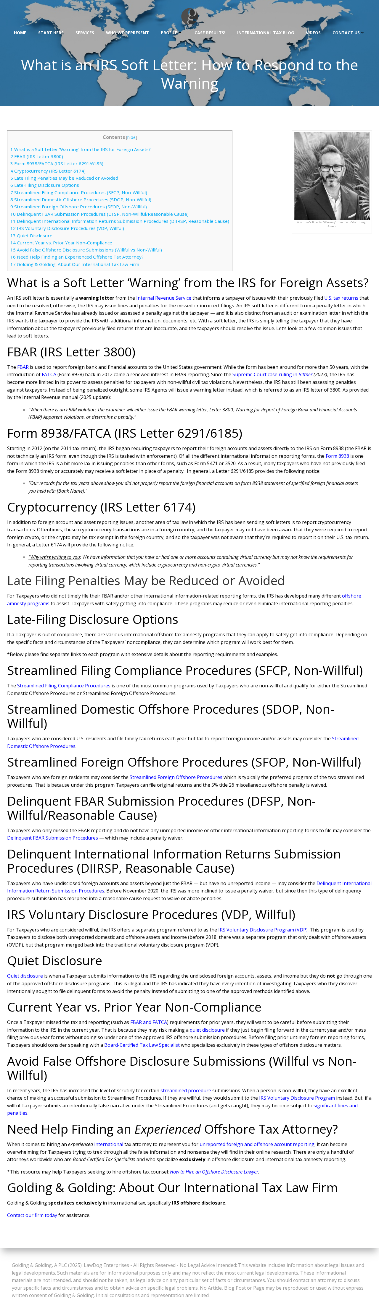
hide (131, 137)
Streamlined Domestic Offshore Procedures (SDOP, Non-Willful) (80, 199)
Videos (313, 32)
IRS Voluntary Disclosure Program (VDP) (263, 929)
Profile (169, 32)
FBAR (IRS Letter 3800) (36, 156)
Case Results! (210, 32)
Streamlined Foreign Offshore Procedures (176, 777)
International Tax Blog (265, 32)
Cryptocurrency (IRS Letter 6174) (48, 171)
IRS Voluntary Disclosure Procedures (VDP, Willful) (67, 228)
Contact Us (346, 32)
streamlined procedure (185, 1090)
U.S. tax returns (341, 298)
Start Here (51, 32)
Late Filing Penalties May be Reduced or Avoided (64, 178)
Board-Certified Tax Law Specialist (142, 1045)
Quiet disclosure (25, 976)
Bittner (305, 374)
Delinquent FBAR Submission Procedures (52, 838)
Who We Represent (127, 32)
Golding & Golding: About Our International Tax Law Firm (74, 264)
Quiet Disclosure (31, 235)
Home (20, 32)
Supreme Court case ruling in (265, 374)
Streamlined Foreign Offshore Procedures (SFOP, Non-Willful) (78, 207)
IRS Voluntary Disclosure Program (297, 1098)
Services (85, 32)
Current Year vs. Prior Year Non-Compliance (61, 243)
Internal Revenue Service (163, 298)
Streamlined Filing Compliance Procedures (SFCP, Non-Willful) (78, 192)
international (108, 1144)
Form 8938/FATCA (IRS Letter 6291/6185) (56, 163)
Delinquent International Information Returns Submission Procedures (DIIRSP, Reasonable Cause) (119, 221)
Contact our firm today (32, 1215)
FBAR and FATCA (148, 1022)
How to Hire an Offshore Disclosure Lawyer (214, 1171)
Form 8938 (337, 456)
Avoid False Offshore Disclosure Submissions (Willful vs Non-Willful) (86, 250)
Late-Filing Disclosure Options (44, 185)
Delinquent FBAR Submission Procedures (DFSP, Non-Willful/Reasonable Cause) (99, 214)
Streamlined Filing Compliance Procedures (63, 685)
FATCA (49, 374)
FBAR (23, 367)
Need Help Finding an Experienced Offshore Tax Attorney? (77, 257)
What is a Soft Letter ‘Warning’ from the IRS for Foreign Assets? (80, 149)
